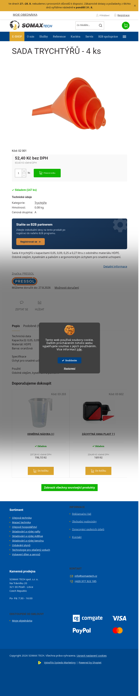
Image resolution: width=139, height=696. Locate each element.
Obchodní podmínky (84, 521)
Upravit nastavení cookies (92, 655)
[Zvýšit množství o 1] (24, 171)
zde (79, 349)
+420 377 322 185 (85, 581)
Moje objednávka (25, 15)
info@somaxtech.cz (86, 576)
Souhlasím (71, 360)
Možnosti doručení (67, 288)
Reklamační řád (81, 513)
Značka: (23, 273)
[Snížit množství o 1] (24, 175)
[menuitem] (16, 36)
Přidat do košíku (49, 173)
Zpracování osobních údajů (88, 529)
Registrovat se (30, 241)
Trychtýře (41, 203)
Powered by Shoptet (90, 662)
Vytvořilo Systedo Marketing (60, 662)
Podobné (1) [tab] (31, 326)
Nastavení (69, 368)
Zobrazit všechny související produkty (69, 487)
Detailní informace (115, 266)
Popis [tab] (16, 326)
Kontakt (77, 537)
